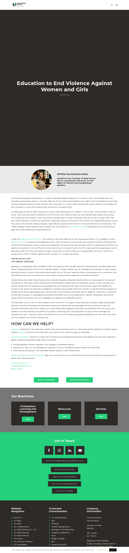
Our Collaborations (21, 527)
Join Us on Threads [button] (64, 491)
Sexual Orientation (59, 545)
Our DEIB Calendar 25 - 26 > (25, 530)
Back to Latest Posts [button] (46, 380)
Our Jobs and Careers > (23, 541)
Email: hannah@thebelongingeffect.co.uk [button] (64, 461)
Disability (55, 524)
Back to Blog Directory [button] (79, 380)
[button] (116, 5)
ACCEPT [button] (112, 550)
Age (53, 521)
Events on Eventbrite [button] (64, 470)
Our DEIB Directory (21, 536)
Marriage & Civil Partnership (63, 530)
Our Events (18, 539)
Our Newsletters (20, 545)
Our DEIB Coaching (21, 533)
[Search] (111, 5)
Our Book (17, 524)
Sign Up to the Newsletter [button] (64, 477)
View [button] (28, 419)
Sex (53, 541)
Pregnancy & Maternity (61, 533)
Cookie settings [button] (102, 550)
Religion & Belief (58, 539)
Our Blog (17, 521)
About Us (17, 518)
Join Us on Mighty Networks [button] (64, 484)
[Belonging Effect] (19, 5)
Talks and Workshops (20, 337)
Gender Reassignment (61, 527)
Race (54, 536)
